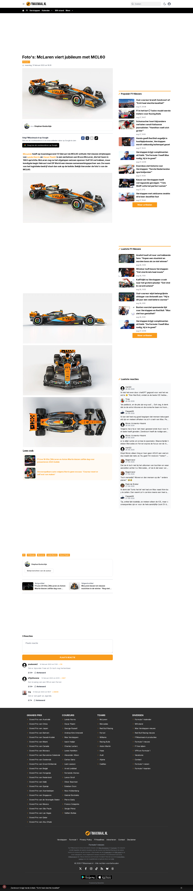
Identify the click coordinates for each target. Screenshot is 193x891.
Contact (121, 840)
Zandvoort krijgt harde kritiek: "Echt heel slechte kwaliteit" (35, 888)
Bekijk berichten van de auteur (39, 571)
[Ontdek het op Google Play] (88, 877)
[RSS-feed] (102, 868)
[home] (23, 10)
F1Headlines (99, 840)
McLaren (27, 154)
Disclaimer (131, 840)
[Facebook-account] (85, 868)
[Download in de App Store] (104, 877)
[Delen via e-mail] (92, 138)
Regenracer (130, 460)
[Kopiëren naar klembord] (96, 138)
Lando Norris (33, 157)
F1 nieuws (31, 555)
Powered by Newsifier (96, 883)
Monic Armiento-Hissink (135, 423)
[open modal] (169, 3)
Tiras (127, 399)
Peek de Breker (132, 484)
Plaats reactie (67, 657)
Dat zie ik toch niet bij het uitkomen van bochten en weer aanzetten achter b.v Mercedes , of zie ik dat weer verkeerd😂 (145, 466)
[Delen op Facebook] (83, 138)
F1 (27, 10)
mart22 (128, 387)
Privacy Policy (86, 840)
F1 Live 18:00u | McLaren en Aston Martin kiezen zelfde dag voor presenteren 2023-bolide (65, 460)
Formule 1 (26, 62)
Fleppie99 (129, 411)
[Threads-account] (112, 868)
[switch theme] (164, 3)
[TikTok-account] (96, 868)
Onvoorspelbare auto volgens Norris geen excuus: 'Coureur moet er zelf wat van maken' (67, 473)
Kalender (46, 10)
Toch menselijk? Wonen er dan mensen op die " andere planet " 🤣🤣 (144, 478)
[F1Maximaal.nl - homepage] (36, 4)
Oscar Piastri (49, 157)
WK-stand (59, 10)
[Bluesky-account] (107, 868)
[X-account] (80, 868)
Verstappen (34, 10)
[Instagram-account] (91, 868)
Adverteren (111, 840)
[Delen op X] (87, 138)
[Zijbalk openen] (23, 4)
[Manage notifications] (4, 886)
